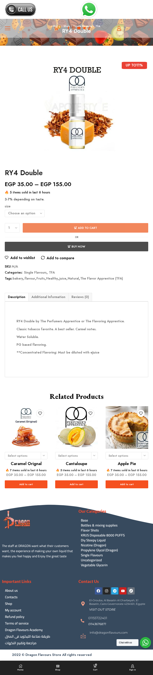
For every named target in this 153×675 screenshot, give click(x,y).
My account (13, 610)
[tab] (16, 297)
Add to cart (87, 228)
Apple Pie (127, 464)
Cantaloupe (76, 464)
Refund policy (14, 617)
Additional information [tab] (48, 297)
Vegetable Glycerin (94, 565)
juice (62, 278)
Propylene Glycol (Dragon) (99, 550)
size (8, 206)
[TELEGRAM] (84, 28)
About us (11, 590)
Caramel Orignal (26, 464)
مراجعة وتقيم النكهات (20, 643)
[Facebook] (68, 28)
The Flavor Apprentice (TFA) (101, 278)
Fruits (40, 278)
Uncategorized (91, 560)
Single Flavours (35, 272)
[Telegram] (114, 590)
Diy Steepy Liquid (93, 540)
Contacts (11, 597)
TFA (52, 272)
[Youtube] (78, 28)
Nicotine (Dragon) (93, 545)
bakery (18, 278)
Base (84, 520)
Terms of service (17, 623)
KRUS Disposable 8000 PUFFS (103, 535)
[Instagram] (73, 28)
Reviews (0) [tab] (80, 297)
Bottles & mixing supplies (99, 525)
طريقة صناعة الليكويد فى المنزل (27, 636)
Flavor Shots (90, 530)
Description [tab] (16, 297)
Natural (73, 278)
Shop (8, 603)
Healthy (52, 278)
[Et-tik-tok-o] (131, 590)
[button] (102, 609)
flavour (30, 278)
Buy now (78, 247)
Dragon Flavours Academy (24, 630)
